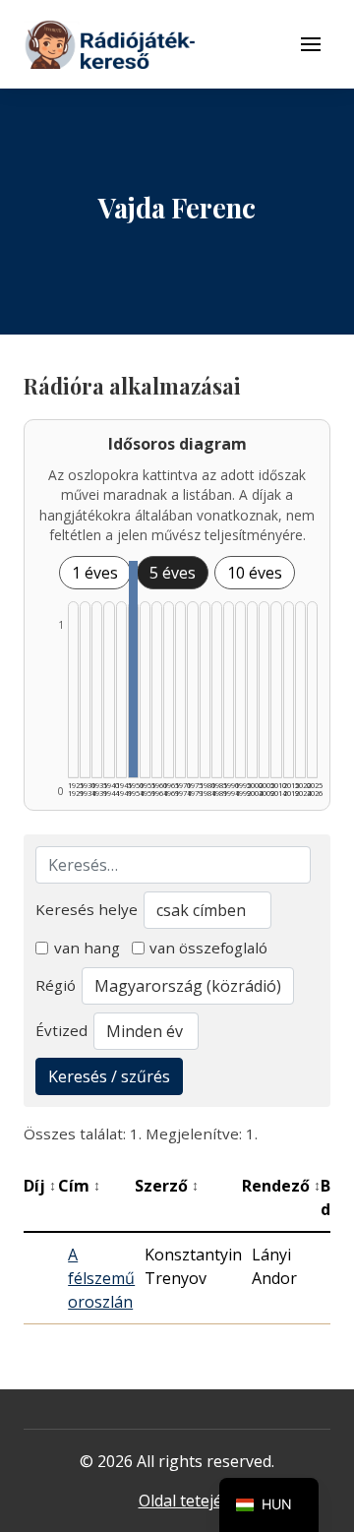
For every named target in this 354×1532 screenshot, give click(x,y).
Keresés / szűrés (109, 1076)
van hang (87, 947)
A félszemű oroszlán (101, 1278)
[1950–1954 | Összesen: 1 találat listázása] (133, 669)
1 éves (95, 572)
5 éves (172, 572)
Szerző (167, 1185)
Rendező (281, 1185)
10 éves (254, 572)
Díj (40, 1185)
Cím (79, 1185)
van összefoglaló (208, 947)
